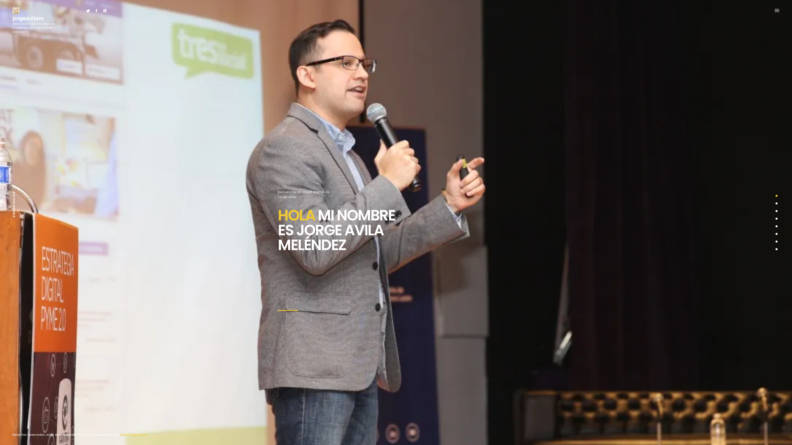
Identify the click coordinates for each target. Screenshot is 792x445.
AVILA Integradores (133, 435)
